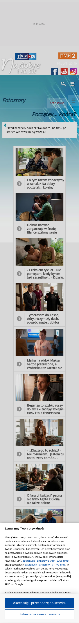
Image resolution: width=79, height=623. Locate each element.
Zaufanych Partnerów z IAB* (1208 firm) (45, 560)
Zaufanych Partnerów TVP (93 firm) (45, 564)
